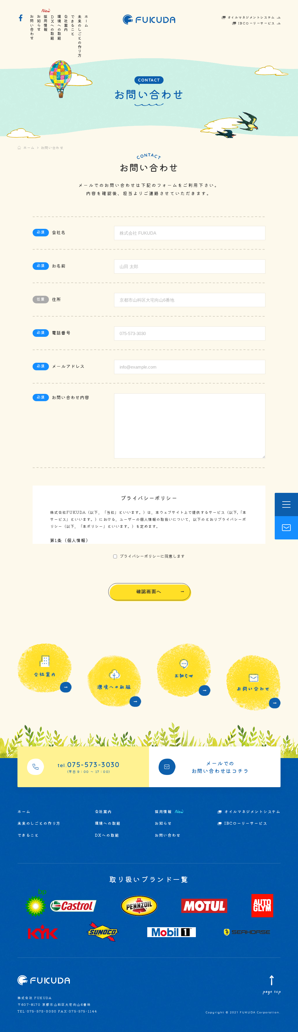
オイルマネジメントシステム (251, 17)
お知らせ (39, 23)
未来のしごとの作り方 (79, 36)
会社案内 (66, 23)
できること (73, 25)
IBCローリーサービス (256, 23)
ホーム (86, 21)
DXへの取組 (52, 27)
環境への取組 (59, 27)
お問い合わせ (32, 27)
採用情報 (45, 23)
